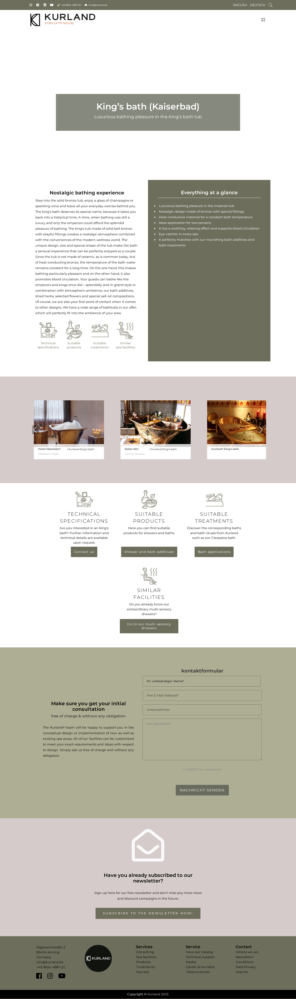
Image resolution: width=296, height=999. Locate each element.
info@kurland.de (97, 5)
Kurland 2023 (158, 994)
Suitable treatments (100, 345)
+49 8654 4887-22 (71, 5)
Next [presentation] (260, 430)
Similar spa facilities (125, 345)
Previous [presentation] (35, 430)
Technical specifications (48, 345)
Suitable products (74, 345)
